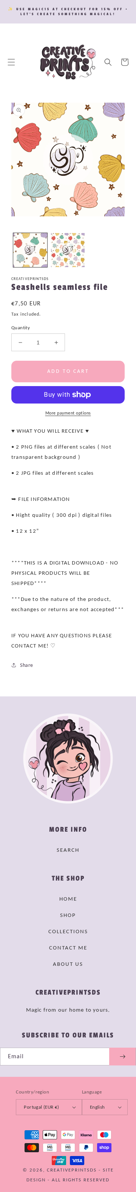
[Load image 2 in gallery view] (68, 250)
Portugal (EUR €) (41, 1107)
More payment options (68, 413)
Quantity (20, 327)
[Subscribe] (122, 1056)
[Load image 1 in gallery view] (30, 250)
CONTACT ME (68, 947)
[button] (11, 62)
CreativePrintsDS (72, 1170)
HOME (68, 898)
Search (68, 849)
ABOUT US (68, 963)
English (97, 1107)
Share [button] (26, 665)
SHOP (68, 915)
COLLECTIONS (68, 931)
